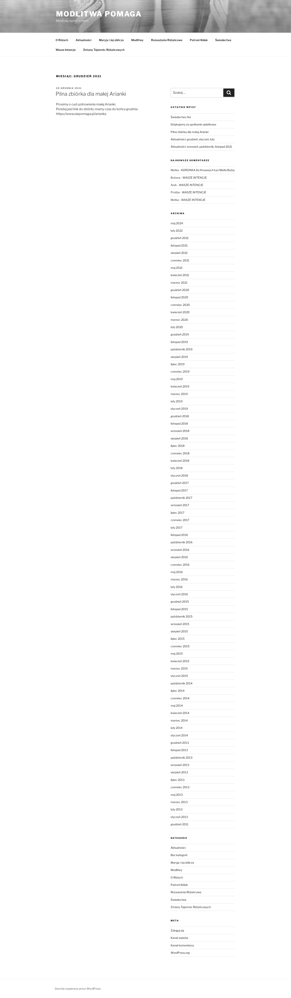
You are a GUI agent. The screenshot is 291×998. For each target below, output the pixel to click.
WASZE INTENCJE (195, 177)
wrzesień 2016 (180, 549)
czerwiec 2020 (180, 304)
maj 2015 (177, 653)
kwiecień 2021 (180, 275)
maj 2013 (177, 794)
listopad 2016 (179, 535)
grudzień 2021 (180, 238)
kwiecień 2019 (180, 386)
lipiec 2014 (177, 690)
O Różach (62, 40)
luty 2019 (177, 401)
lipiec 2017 (177, 512)
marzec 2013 (179, 802)
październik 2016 (181, 542)
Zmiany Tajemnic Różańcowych (104, 49)
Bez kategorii (179, 855)
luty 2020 (177, 327)
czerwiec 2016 (180, 564)
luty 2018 (177, 468)
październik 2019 (181, 349)
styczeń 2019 (179, 408)
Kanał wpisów (179, 937)
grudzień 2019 (180, 334)
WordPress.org (180, 952)
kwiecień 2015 (180, 661)
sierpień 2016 (179, 557)
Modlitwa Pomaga (99, 14)
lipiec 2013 (177, 779)
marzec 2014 (179, 720)
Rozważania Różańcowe (166, 40)
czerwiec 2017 (180, 520)
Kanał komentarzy (182, 945)
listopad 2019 (179, 342)
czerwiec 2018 (180, 453)
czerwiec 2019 (180, 371)
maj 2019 (177, 379)
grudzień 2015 (180, 601)
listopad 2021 (179, 245)
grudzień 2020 (180, 290)
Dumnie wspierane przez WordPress (78, 988)
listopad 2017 (179, 490)
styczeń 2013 (179, 817)
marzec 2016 (179, 579)
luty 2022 (177, 230)
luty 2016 (177, 587)
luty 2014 (177, 727)
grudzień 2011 (179, 824)
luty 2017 (176, 527)
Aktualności (83, 40)
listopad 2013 (179, 750)
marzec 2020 (179, 319)
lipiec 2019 (177, 364)
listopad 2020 (179, 297)
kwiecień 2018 (180, 460)
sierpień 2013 (179, 772)
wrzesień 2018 (180, 431)
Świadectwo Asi (181, 117)
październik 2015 (181, 616)
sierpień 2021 (179, 252)
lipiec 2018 (177, 445)
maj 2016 (177, 572)
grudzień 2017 (180, 483)
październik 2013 (181, 757)
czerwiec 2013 (180, 787)
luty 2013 (177, 809)
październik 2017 (181, 497)
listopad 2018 (179, 423)
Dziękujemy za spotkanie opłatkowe (193, 124)
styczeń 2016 (179, 594)
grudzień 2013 (180, 742)
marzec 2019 (179, 394)
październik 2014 (181, 683)
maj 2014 (177, 705)
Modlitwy (137, 40)
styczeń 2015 (179, 675)
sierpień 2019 (179, 356)
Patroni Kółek (199, 40)
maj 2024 (177, 223)
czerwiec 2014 (180, 698)
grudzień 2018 (180, 416)
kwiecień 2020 (180, 312)
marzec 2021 (179, 282)
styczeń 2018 (179, 475)
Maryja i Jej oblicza (111, 40)
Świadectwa (223, 40)
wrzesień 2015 (180, 624)
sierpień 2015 (179, 631)
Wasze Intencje (66, 49)
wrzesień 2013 (180, 765)
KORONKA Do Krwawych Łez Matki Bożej (207, 170)
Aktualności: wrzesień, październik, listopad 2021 (201, 146)
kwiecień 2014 (180, 713)
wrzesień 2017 (180, 505)
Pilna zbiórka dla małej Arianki (91, 94)
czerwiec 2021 (180, 260)
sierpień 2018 (179, 438)
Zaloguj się (177, 930)
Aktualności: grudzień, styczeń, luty (193, 139)
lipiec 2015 (177, 638)
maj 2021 (177, 267)
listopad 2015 (179, 609)
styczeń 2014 (179, 735)
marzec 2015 (179, 668)
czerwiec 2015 (180, 646)
